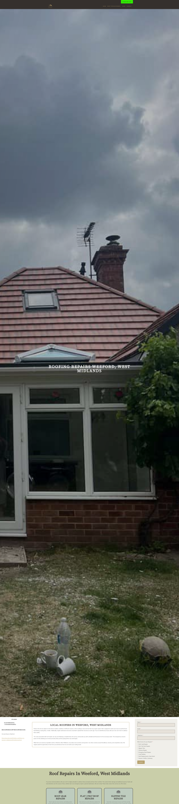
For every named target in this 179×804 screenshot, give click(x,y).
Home (104, 6)
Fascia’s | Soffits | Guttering (145, 758)
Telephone (140, 735)
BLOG (123, 6)
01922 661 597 (126, 1)
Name (139, 722)
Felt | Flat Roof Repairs (144, 746)
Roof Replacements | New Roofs (147, 756)
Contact (129, 6)
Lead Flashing (142, 754)
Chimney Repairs (143, 750)
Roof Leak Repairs (143, 744)
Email (139, 728)
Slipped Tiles (142, 748)
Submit (141, 762)
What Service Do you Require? (145, 742)
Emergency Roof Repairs (145, 752)
